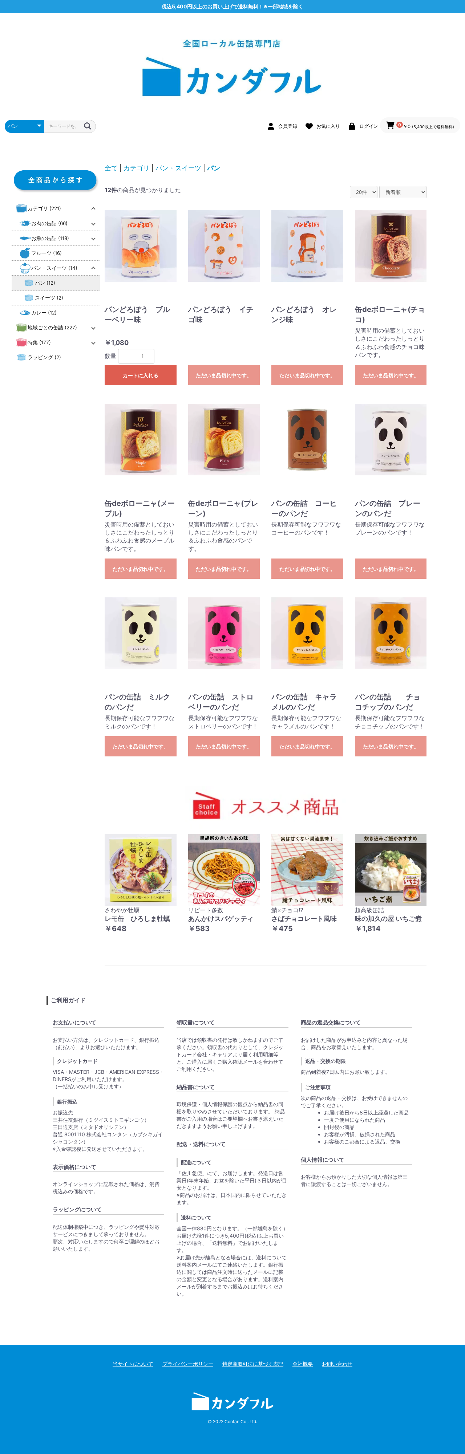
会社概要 (302, 1364)
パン (213, 168)
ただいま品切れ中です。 (224, 375)
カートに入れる (140, 375)
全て (111, 168)
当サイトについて (133, 1364)
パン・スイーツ (178, 168)
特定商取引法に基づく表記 (252, 1364)
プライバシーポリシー (187, 1364)
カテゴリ (137, 168)
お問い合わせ (337, 1364)
